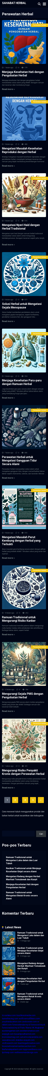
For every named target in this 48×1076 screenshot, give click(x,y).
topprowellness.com (32, 1049)
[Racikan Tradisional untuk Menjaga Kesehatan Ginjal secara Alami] (8, 959)
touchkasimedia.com (25, 1015)
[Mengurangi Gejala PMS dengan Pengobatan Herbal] (24, 664)
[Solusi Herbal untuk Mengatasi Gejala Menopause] (24, 274)
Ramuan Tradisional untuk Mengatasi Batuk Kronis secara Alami (22, 895)
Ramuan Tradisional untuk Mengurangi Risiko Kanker (19, 619)
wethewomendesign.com (26, 1052)
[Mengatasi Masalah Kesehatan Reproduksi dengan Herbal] (24, 119)
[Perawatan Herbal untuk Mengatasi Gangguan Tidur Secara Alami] (24, 427)
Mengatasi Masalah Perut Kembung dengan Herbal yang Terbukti (21, 540)
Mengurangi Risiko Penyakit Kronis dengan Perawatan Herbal (23, 772)
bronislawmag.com (10, 1037)
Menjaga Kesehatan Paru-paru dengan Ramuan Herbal (22, 382)
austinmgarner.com (10, 1031)
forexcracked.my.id (10, 1027)
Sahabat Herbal (14, 2)
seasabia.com (8, 1040)
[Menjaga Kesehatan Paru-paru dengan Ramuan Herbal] (24, 350)
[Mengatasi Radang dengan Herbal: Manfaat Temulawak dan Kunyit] (8, 974)
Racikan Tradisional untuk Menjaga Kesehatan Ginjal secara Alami (23, 870)
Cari (4, 829)
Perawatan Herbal (39, 25)
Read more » (8, 89)
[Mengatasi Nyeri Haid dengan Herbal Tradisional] (24, 195)
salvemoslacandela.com (31, 1037)
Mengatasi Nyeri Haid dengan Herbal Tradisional (21, 226)
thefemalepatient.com (12, 1049)
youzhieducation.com (12, 1021)
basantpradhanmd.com (24, 1034)
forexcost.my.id (38, 1024)
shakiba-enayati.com (25, 1040)
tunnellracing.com (10, 1018)
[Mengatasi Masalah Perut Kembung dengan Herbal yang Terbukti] (24, 507)
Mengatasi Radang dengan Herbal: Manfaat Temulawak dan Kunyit (23, 878)
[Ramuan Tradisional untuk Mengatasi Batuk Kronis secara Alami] (8, 1005)
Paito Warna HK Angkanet (32, 1027)
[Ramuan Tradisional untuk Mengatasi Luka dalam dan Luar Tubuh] (8, 944)
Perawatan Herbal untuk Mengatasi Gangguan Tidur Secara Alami (19, 460)
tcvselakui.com (9, 1015)
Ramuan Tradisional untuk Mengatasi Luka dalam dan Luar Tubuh (22, 860)
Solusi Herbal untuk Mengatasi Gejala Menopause (22, 305)
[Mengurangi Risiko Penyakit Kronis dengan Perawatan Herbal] (24, 740)
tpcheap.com (8, 1052)
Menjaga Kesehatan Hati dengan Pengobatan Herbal (23, 73)
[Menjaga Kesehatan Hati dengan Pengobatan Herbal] (24, 42)
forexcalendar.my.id (21, 1024)
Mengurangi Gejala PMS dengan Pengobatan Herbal (22, 695)
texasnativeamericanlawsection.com (19, 1046)
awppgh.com (8, 1034)
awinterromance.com (29, 1031)
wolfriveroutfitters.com (29, 1018)
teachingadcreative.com (29, 1043)
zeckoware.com (29, 1021)
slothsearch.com (9, 1043)
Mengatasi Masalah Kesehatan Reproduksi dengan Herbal (22, 150)
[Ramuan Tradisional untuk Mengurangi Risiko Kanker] (24, 587)
